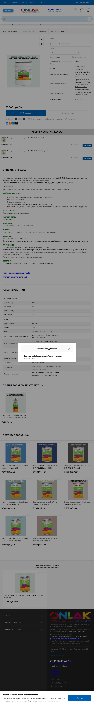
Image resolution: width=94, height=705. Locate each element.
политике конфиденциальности (49, 701)
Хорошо (80, 698)
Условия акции (29, 358)
